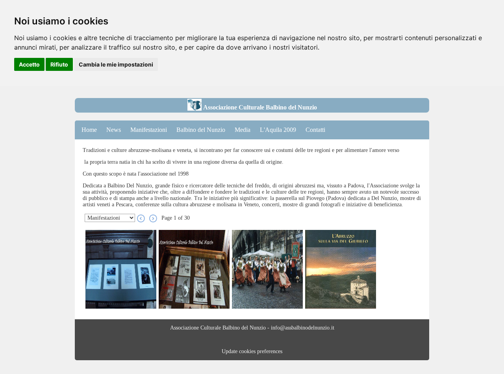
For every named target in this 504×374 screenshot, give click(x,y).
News (113, 129)
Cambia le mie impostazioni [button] (116, 64)
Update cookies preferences (252, 351)
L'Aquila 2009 (278, 129)
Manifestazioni (148, 129)
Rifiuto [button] (59, 64)
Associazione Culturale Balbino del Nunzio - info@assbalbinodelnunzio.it (252, 328)
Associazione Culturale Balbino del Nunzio (259, 107)
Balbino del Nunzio (200, 129)
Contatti (315, 129)
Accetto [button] (29, 64)
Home (89, 129)
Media (242, 129)
